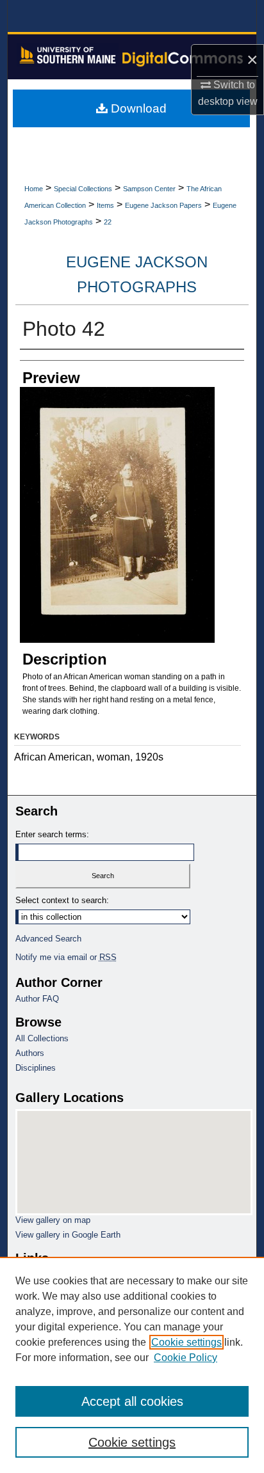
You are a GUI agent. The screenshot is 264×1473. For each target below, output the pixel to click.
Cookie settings (186, 1342)
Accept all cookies (132, 1401)
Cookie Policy (185, 1357)
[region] (132, 1365)
